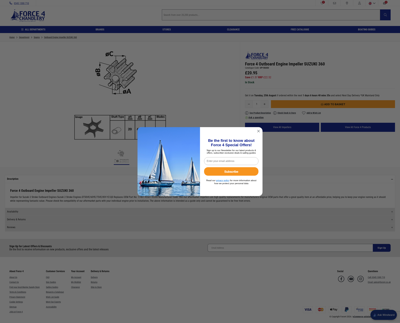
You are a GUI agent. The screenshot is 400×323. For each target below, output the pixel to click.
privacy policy (222, 180)
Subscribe (231, 171)
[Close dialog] (258, 131)
